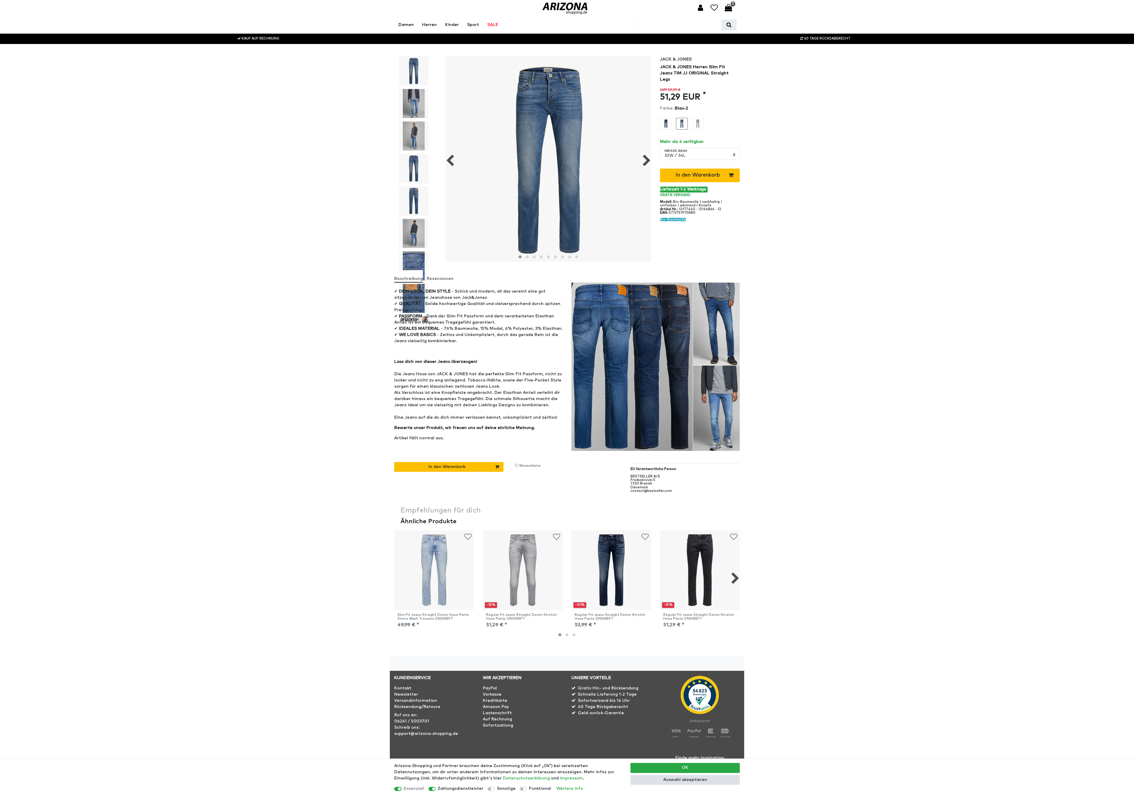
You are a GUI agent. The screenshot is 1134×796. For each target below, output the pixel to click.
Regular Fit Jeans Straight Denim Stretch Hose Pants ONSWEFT (521, 616)
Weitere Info (569, 789)
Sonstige (506, 789)
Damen (406, 25)
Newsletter (406, 694)
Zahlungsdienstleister (460, 789)
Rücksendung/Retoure (417, 707)
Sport (473, 25)
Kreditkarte (495, 701)
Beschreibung (408, 279)
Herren (429, 25)
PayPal (490, 688)
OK (685, 768)
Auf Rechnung (497, 719)
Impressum (571, 778)
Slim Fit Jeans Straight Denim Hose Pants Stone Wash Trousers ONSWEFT (433, 616)
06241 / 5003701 (411, 721)
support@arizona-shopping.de (426, 734)
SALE (492, 25)
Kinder (452, 25)
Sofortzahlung (498, 725)
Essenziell (414, 789)
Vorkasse (492, 694)
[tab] (410, 276)
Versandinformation (415, 701)
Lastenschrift (497, 713)
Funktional (540, 789)
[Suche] (729, 24)
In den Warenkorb (697, 175)
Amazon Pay (496, 707)
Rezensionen (440, 279)
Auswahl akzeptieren (685, 780)
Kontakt (402, 688)
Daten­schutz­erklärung (526, 778)
